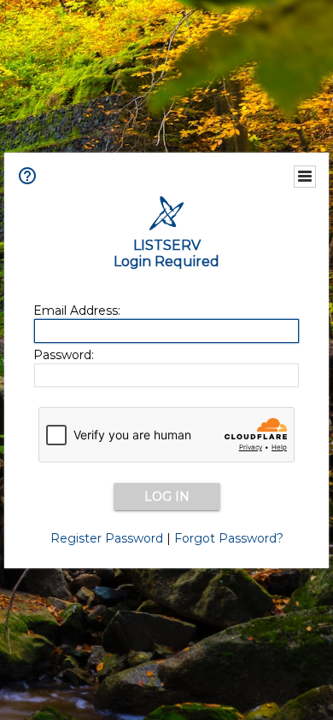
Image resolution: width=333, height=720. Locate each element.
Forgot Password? (228, 538)
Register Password (106, 538)
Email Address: (76, 310)
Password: (63, 355)
